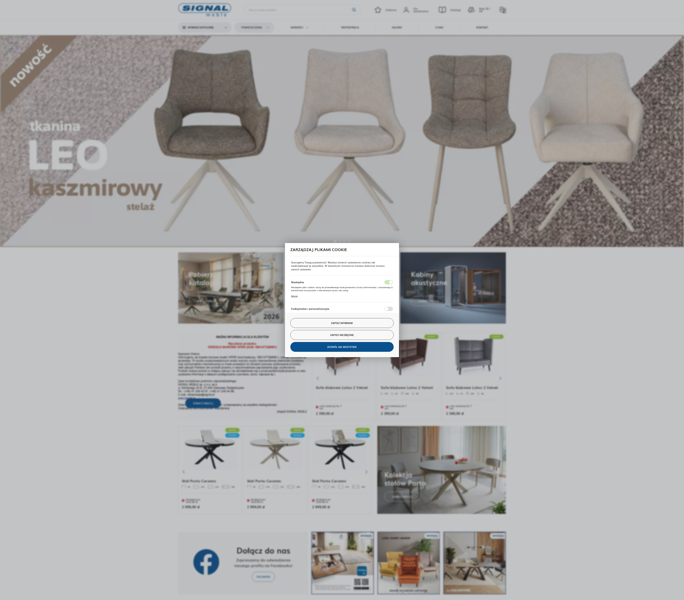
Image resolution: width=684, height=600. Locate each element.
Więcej (294, 296)
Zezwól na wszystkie (342, 347)
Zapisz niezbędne (342, 335)
